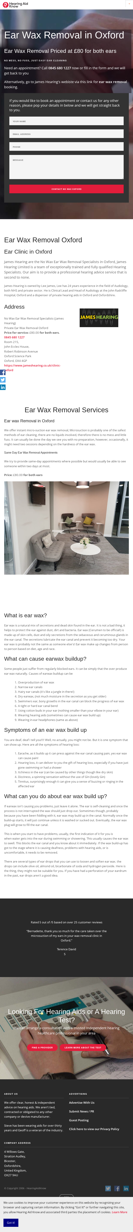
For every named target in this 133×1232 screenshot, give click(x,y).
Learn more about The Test (83, 1047)
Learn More (119, 1212)
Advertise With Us (81, 1103)
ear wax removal (113, 81)
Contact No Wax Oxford (67, 189)
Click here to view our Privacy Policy (94, 1129)
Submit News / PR (81, 1111)
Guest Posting (78, 1120)
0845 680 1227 (60, 68)
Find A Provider (42, 1047)
